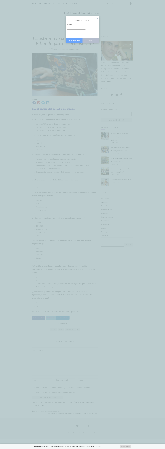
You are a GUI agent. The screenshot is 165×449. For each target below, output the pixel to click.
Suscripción (74, 40)
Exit (97, 18)
